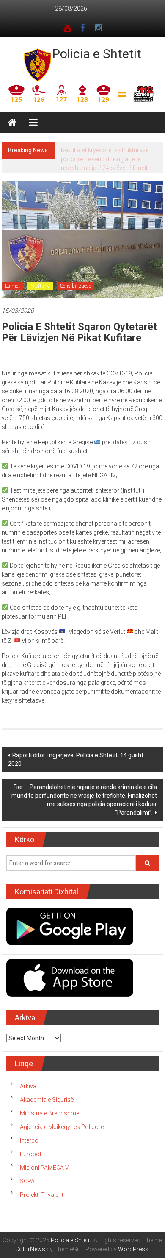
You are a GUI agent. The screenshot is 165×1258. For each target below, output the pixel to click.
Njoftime (40, 286)
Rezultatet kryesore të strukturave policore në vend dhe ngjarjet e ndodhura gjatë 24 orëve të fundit (104, 159)
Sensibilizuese (75, 286)
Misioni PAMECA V (44, 1167)
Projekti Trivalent (41, 1194)
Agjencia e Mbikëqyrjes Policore (62, 1127)
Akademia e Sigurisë (47, 1099)
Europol (30, 1154)
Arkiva (28, 1086)
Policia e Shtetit (96, 53)
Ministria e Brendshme (49, 1113)
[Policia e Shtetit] (12, 122)
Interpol (30, 1140)
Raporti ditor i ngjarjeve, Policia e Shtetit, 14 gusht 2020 (75, 759)
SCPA (27, 1181)
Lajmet (12, 286)
